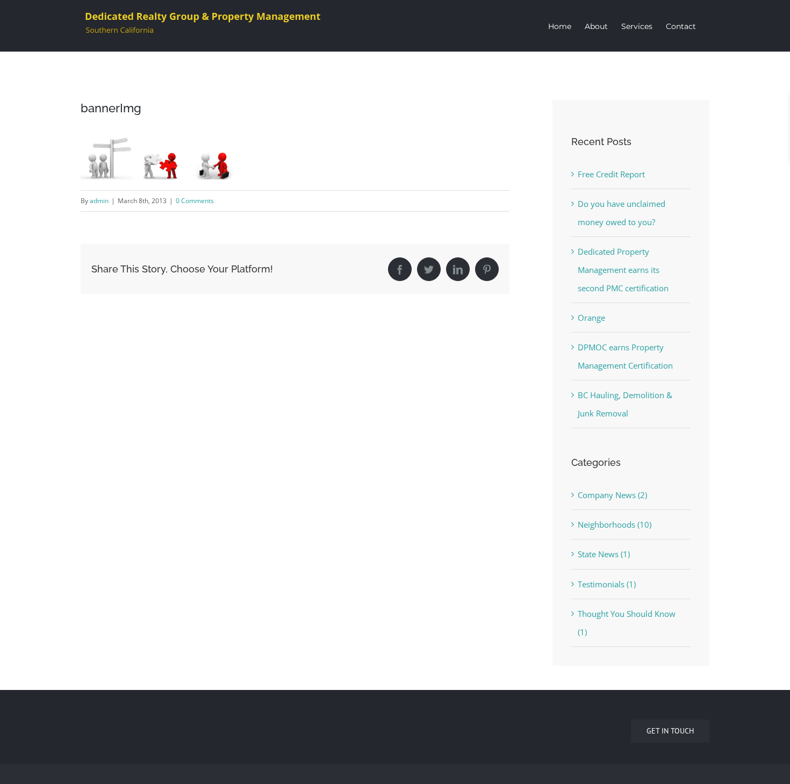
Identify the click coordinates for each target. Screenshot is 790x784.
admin (99, 200)
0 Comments (195, 200)
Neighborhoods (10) (614, 524)
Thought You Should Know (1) (627, 622)
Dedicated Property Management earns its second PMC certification (623, 269)
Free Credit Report (611, 174)
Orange (591, 317)
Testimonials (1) (607, 584)
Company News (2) (612, 495)
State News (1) (604, 554)
